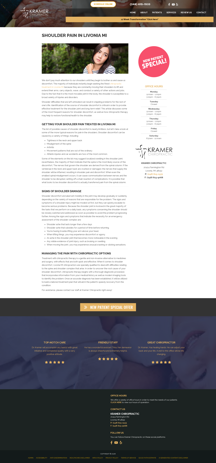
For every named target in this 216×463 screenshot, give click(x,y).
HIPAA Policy (97, 458)
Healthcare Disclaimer (80, 458)
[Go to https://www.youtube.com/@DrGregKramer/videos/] (173, 4)
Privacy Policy (112, 458)
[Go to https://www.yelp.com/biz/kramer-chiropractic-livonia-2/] (177, 4)
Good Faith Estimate (147, 458)
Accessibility (41, 458)
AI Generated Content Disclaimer (173, 458)
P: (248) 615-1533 (118, 423)
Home (133, 12)
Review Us (186, 12)
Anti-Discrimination (58, 458)
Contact (201, 12)
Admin (30, 458)
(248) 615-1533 (140, 4)
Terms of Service (128, 458)
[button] (140, 19)
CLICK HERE (116, 402)
